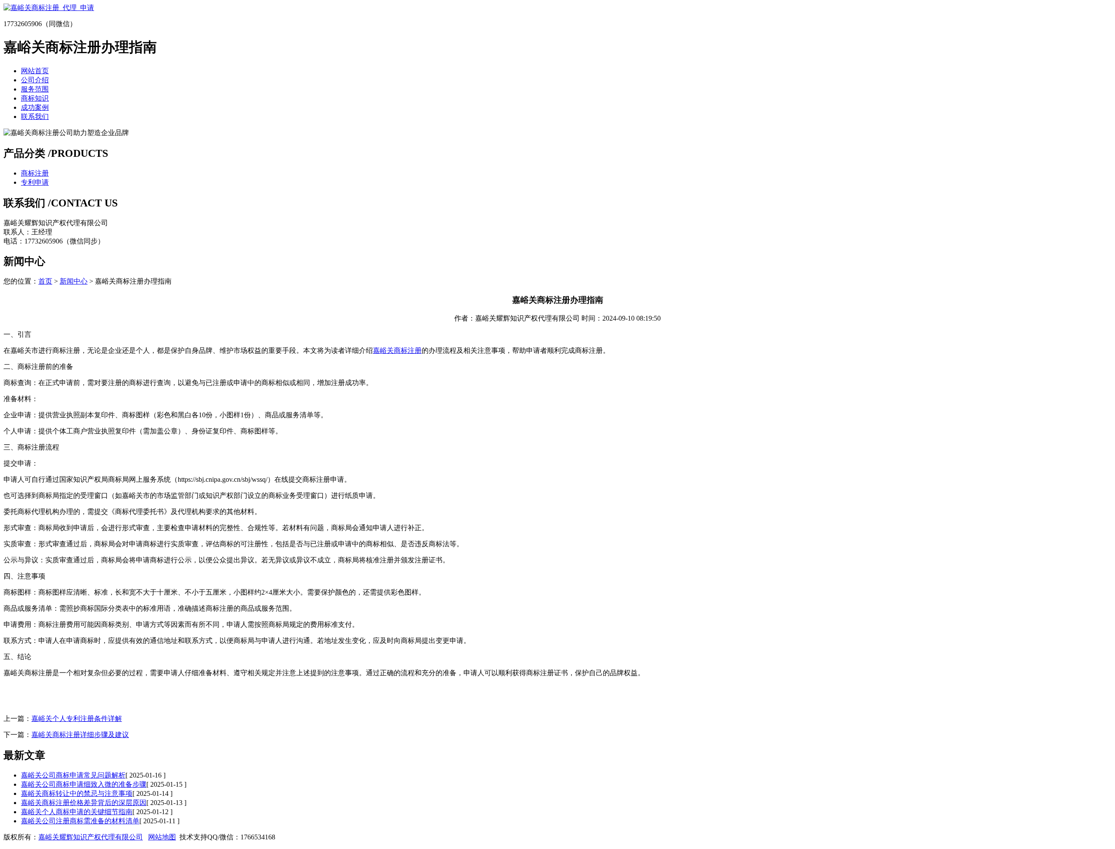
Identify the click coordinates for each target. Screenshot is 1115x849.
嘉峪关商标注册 (397, 350)
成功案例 (35, 107)
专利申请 (35, 182)
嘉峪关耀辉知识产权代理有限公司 (90, 837)
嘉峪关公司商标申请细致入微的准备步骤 (83, 784)
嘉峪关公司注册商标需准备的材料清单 (80, 821)
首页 (45, 281)
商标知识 (35, 98)
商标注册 (35, 173)
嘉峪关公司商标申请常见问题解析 (73, 775)
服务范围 (35, 89)
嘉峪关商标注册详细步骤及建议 (80, 734)
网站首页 (35, 70)
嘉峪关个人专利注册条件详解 (76, 718)
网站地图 (162, 837)
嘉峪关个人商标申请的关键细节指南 (76, 811)
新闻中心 (74, 281)
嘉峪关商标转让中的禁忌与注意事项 (76, 793)
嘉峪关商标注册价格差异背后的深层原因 (83, 802)
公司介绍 (35, 80)
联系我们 (35, 116)
